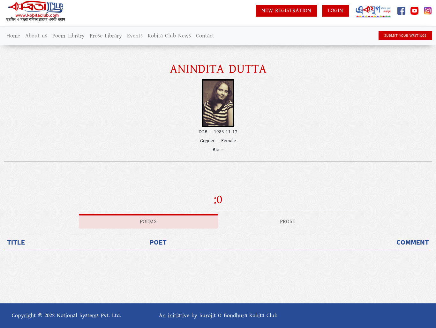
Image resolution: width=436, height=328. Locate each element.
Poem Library (68, 36)
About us (36, 36)
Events (135, 36)
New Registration (286, 10)
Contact (205, 36)
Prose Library (106, 36)
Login (335, 10)
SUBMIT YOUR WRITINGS (405, 35)
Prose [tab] (287, 221)
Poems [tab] (148, 221)
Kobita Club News (169, 36)
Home (13, 36)
